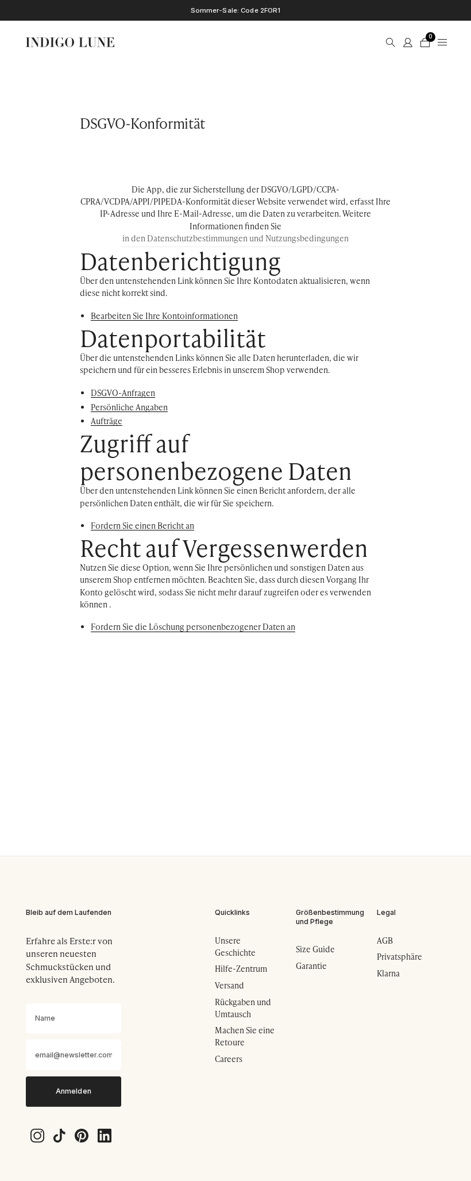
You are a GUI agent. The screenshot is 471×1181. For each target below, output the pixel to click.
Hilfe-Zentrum (241, 968)
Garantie (311, 965)
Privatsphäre (399, 956)
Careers (228, 1058)
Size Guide (315, 949)
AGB (385, 940)
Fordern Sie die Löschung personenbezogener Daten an (193, 627)
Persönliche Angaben (129, 407)
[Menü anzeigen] (442, 42)
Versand (229, 985)
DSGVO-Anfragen (123, 393)
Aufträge (106, 421)
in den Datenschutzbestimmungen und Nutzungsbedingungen (235, 238)
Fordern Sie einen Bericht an (142, 526)
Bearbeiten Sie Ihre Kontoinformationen (164, 316)
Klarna (388, 973)
